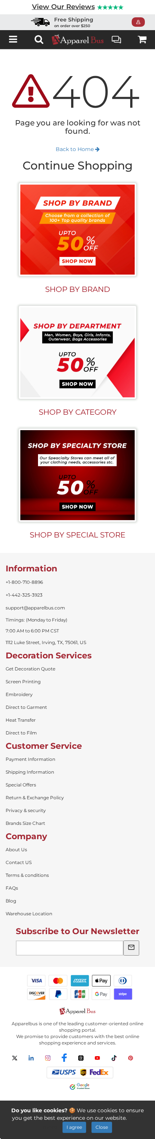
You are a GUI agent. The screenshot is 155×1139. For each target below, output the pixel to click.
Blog (11, 901)
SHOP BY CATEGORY (78, 412)
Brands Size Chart (25, 823)
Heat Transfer (21, 720)
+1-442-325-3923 (24, 595)
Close (102, 1127)
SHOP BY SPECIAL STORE (77, 534)
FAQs (12, 888)
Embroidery (19, 694)
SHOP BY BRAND (77, 289)
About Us (16, 849)
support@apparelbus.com (35, 608)
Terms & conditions (27, 875)
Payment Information (30, 759)
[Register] (140, 22)
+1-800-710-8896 (24, 582)
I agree (74, 1127)
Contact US (19, 862)
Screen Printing (23, 681)
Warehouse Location (29, 913)
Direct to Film (21, 733)
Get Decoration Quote (30, 669)
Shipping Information (30, 772)
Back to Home (75, 149)
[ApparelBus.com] (77, 39)
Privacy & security (26, 810)
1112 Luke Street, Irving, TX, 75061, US (46, 642)
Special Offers (21, 785)
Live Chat (116, 39)
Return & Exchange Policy (35, 797)
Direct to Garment (26, 707)
